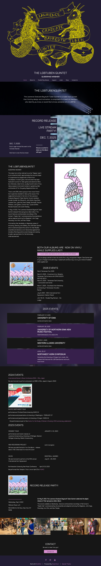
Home (25, 80)
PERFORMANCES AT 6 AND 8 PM (47, 335)
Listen (61, 80)
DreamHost (55, 564)
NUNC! (42, 469)
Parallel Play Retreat (43, 80)
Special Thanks (66, 564)
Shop (67, 80)
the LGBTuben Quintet (50, 73)
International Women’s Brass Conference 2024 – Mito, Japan (26, 378)
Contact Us (75, 80)
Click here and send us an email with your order (58, 254)
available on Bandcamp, (51, 504)
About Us (32, 80)
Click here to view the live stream (19, 153)
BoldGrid (38, 564)
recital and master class (44, 321)
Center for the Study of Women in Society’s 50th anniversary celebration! (49, 421)
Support (54, 80)
